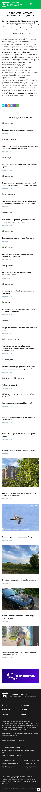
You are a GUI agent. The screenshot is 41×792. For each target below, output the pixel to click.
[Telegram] (11, 105)
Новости (5, 705)
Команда (23, 710)
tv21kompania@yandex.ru (10, 768)
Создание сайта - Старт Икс (29, 788)
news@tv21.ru (28, 768)
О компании (6, 710)
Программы (24, 705)
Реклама (5, 714)
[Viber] (14, 105)
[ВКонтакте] (6, 105)
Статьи (23, 714)
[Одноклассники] (8, 105)
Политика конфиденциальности (11, 788)
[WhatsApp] (17, 105)
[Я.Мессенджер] (3, 105)
